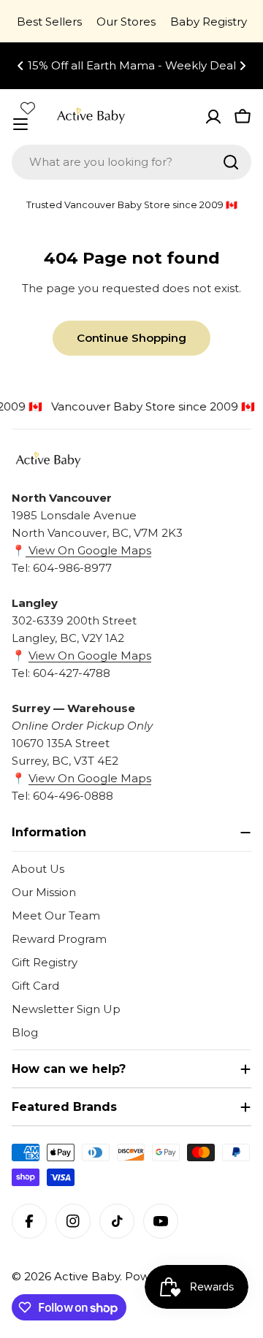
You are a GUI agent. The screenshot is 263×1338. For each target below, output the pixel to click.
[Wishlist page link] (27, 108)
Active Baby (87, 1276)
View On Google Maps (88, 550)
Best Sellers (49, 21)
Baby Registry (208, 21)
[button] (20, 65)
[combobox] (131, 162)
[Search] (231, 162)
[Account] (213, 117)
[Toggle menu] (20, 124)
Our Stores (126, 21)
